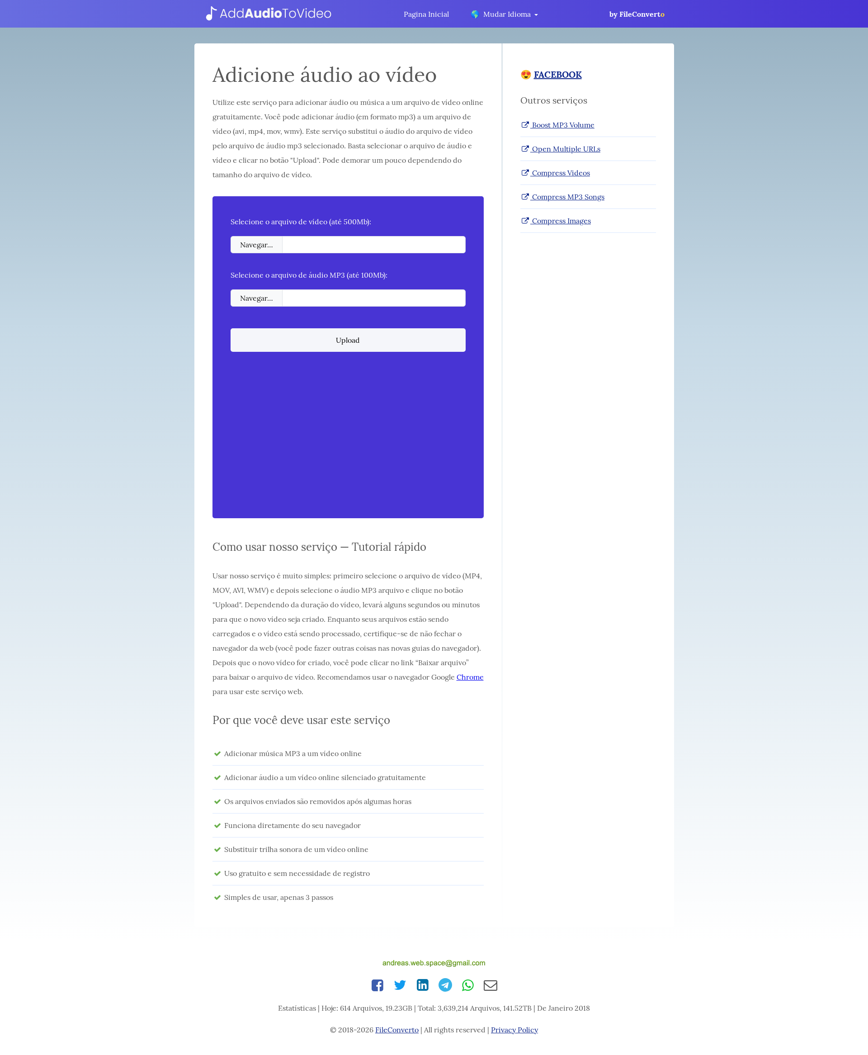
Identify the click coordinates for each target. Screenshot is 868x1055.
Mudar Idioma (501, 14)
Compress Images (560, 220)
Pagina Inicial (426, 14)
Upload (348, 340)
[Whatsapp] (467, 984)
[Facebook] (377, 984)
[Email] (490, 984)
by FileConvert (637, 14)
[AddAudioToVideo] (267, 14)
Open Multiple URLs (565, 148)
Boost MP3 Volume (562, 124)
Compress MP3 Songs (567, 196)
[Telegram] (445, 984)
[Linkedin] (422, 984)
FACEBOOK (558, 74)
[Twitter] (400, 984)
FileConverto (397, 1029)
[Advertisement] (348, 437)
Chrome (470, 676)
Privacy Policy (514, 1029)
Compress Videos (560, 172)
